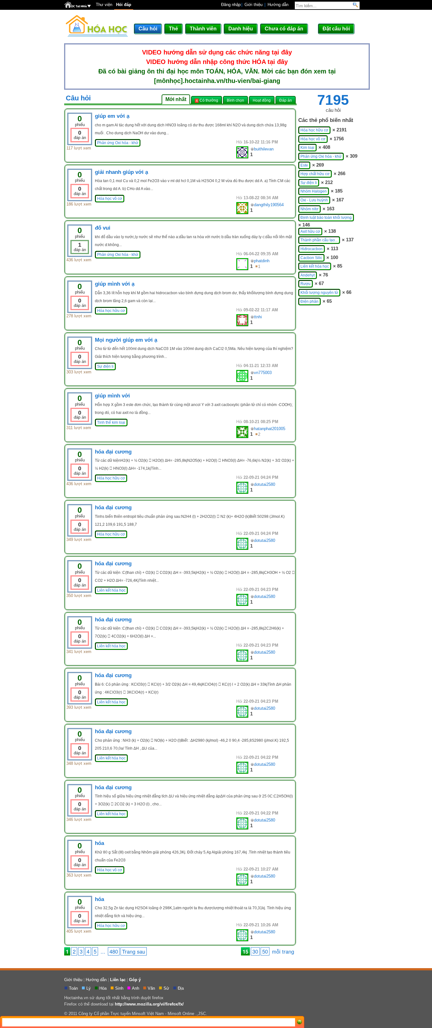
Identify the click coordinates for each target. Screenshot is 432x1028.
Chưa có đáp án (284, 28)
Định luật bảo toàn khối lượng (326, 217)
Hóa (103, 988)
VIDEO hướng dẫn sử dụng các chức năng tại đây (217, 52)
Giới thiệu (253, 4)
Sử (167, 988)
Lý (89, 988)
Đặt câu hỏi (336, 28)
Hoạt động (262, 100)
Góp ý (135, 979)
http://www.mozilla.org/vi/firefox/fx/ (149, 1004)
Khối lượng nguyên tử (319, 293)
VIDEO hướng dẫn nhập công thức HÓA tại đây (217, 61)
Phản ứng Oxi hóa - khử (117, 143)
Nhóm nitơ (309, 209)
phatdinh (261, 260)
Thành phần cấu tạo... (319, 240)
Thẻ (173, 28)
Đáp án (285, 100)
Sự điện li (105, 366)
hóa (99, 843)
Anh (136, 988)
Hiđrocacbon (311, 249)
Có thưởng (207, 100)
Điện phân (309, 301)
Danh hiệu (240, 28)
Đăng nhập (231, 4)
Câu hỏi (148, 28)
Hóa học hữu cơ (111, 311)
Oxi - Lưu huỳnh (314, 200)
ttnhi (258, 316)
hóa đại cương (113, 452)
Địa (181, 988)
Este (304, 165)
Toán (74, 988)
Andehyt (307, 275)
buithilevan (264, 149)
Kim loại (307, 147)
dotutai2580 (264, 484)
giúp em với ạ (112, 116)
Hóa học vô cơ (109, 198)
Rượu (305, 284)
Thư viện (104, 4)
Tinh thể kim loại (111, 422)
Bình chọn (235, 100)
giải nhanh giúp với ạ (121, 172)
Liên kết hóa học (111, 590)
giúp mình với (112, 396)
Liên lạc (118, 979)
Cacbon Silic (311, 258)
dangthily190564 (269, 204)
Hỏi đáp (123, 4)
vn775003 (263, 372)
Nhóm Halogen (313, 191)
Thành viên (203, 28)
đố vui (102, 228)
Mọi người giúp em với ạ (126, 340)
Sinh (120, 988)
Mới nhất (175, 99)
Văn (152, 988)
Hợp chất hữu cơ (315, 174)
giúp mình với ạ (114, 284)
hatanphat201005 (269, 428)
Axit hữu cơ (310, 231)
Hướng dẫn (278, 4)
